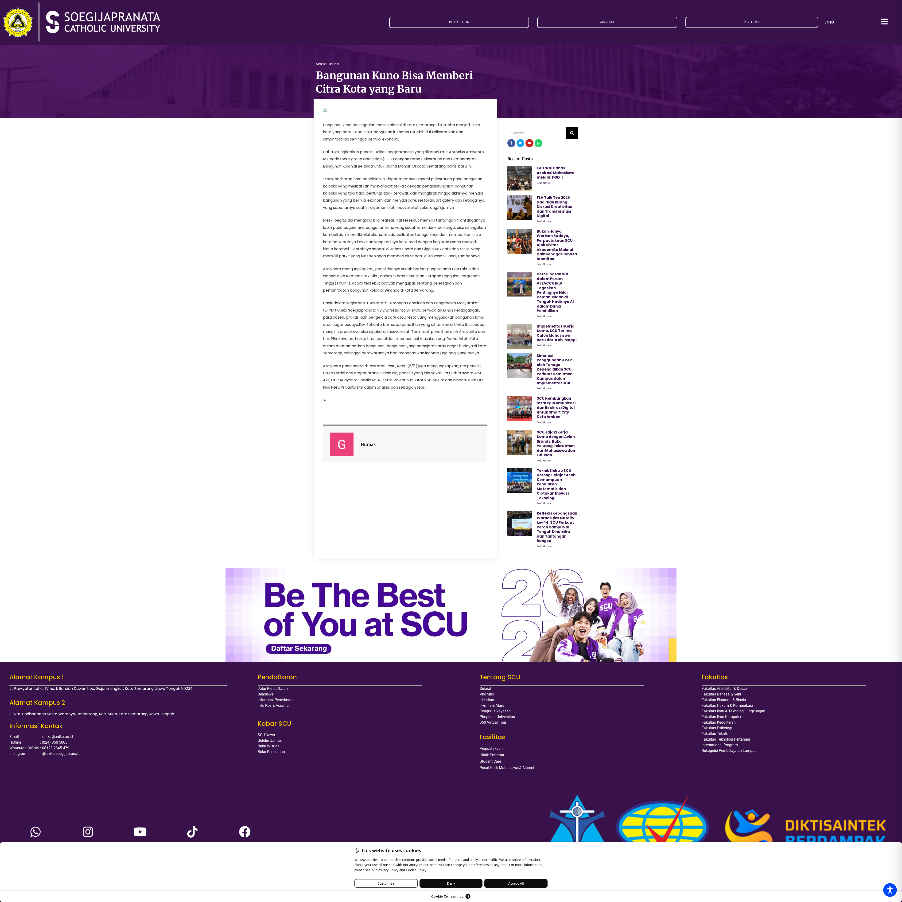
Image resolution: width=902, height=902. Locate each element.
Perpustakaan (491, 748)
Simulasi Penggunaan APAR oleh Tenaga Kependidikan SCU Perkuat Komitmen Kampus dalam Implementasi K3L (554, 369)
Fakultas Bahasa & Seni (721, 694)
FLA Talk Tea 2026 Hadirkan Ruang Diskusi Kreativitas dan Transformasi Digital (554, 206)
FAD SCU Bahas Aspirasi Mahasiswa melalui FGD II (556, 173)
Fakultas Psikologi (717, 728)
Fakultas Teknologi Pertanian (726, 739)
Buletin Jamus (270, 740)
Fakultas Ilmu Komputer (721, 717)
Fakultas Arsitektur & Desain (725, 688)
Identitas (487, 700)
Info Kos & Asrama (273, 705)
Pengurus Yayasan (495, 711)
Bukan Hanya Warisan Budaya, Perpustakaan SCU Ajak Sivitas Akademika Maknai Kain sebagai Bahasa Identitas (557, 245)
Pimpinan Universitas (497, 717)
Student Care (490, 761)
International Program (720, 745)
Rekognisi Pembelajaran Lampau (729, 750)
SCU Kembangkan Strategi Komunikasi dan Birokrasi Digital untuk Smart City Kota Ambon (556, 407)
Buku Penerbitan (271, 752)
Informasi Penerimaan (276, 700)
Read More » (544, 182)
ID (832, 22)
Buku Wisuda (269, 746)
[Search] (572, 133)
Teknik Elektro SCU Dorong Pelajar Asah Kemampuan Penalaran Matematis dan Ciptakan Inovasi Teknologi (556, 484)
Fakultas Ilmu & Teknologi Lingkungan (733, 711)
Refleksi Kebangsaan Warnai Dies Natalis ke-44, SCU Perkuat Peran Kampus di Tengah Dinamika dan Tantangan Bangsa (557, 527)
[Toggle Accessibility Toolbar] (890, 890)
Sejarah (486, 688)
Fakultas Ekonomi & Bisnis (724, 700)
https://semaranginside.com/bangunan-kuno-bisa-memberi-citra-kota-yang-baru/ (406, 400)
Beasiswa (266, 694)
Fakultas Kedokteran (719, 722)
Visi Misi (487, 694)
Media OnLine (327, 63)
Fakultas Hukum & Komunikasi (727, 705)
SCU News (266, 735)
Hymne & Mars (492, 705)
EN (826, 22)
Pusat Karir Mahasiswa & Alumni (507, 767)
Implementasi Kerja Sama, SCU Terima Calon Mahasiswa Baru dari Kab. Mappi (556, 333)
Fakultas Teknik (715, 733)
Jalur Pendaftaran (273, 688)
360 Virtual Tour (493, 722)
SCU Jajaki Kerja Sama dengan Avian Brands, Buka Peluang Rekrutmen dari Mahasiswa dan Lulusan (556, 444)
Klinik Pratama (492, 755)
